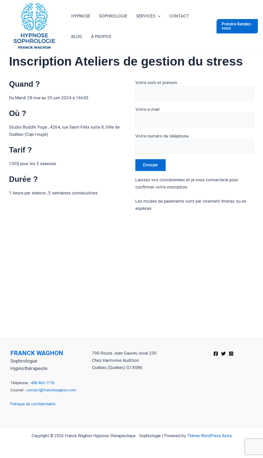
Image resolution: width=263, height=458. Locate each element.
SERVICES (145, 16)
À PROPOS (101, 36)
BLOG (76, 36)
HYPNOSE (80, 16)
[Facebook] (215, 353)
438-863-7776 (42, 383)
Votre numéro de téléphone (162, 136)
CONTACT (179, 16)
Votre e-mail (147, 109)
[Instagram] (231, 353)
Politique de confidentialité (32, 404)
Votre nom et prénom (156, 82)
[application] (158, 16)
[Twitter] (223, 353)
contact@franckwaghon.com (51, 390)
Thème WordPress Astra (209, 435)
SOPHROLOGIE (113, 16)
